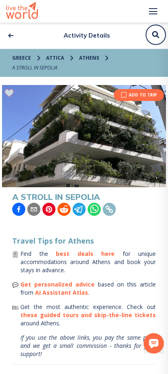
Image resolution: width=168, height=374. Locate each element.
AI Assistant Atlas (61, 292)
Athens (89, 57)
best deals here (85, 254)
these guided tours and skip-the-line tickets (88, 315)
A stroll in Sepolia (34, 67)
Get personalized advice (57, 284)
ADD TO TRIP (143, 95)
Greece (21, 57)
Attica (55, 57)
